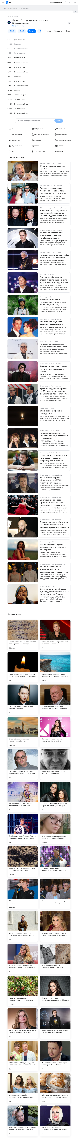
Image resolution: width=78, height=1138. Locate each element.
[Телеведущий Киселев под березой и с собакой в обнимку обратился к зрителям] (55, 700)
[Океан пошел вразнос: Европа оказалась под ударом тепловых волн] (55, 667)
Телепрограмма (13, 16)
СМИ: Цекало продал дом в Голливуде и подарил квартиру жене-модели (53, 458)
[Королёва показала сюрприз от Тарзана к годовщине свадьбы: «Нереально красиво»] (55, 797)
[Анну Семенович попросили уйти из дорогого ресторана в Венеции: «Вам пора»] (55, 635)
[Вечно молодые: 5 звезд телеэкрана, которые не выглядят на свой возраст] (55, 1121)
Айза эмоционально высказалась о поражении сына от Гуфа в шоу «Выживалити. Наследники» (54, 302)
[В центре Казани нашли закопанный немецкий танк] (55, 959)
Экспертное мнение (21, 63)
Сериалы (58, 31)
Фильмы (48, 31)
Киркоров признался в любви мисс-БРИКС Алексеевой (54, 256)
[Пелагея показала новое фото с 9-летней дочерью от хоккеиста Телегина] (55, 926)
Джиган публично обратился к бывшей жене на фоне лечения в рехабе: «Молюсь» (54, 525)
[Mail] (7, 2)
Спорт (68, 31)
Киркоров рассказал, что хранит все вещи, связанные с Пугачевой (54, 436)
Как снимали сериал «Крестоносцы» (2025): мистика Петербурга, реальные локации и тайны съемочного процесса (53, 480)
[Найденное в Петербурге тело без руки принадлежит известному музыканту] (55, 764)
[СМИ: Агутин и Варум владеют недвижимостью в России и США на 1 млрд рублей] (23, 1056)
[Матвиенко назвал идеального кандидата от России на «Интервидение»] (23, 894)
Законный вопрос (20, 95)
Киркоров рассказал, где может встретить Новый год (53, 345)
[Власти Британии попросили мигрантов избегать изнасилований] (23, 732)
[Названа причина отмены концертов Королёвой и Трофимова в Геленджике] (55, 732)
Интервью (17, 44)
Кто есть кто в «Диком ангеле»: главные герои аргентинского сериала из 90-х (53, 324)
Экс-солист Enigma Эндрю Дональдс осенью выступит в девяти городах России (54, 591)
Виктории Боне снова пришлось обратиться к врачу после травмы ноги (52, 502)
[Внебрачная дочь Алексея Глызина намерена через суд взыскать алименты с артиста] (23, 829)
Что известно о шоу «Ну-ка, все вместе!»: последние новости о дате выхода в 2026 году (54, 213)
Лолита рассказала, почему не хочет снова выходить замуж (53, 369)
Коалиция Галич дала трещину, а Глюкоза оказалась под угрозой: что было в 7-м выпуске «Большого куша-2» (53, 569)
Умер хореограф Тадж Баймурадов (50, 412)
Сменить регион (19, 26)
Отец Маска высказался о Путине (52, 167)
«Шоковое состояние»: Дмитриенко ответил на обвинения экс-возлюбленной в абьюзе (52, 235)
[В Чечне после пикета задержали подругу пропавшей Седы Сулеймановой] (55, 829)
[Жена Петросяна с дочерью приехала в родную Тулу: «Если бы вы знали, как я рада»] (23, 926)
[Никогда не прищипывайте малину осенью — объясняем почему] (23, 991)
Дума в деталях (19, 39)
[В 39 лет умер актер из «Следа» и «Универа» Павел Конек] (55, 1056)
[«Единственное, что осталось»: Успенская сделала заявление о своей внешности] (23, 959)
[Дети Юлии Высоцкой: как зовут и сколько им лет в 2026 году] (23, 1023)
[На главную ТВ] (9, 2)
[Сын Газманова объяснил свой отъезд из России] (23, 700)
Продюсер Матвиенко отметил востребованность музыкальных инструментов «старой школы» (54, 280)
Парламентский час (21, 48)
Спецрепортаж (19, 53)
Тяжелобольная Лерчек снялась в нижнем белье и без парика (53, 547)
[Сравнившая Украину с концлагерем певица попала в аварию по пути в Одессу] (55, 861)
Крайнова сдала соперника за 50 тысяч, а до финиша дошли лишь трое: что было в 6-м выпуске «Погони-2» (54, 391)
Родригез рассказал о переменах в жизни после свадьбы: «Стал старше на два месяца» (53, 191)
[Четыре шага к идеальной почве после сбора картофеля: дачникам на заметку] (23, 861)
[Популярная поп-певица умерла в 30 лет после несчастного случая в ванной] (23, 667)
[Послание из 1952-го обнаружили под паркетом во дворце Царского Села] (23, 635)
